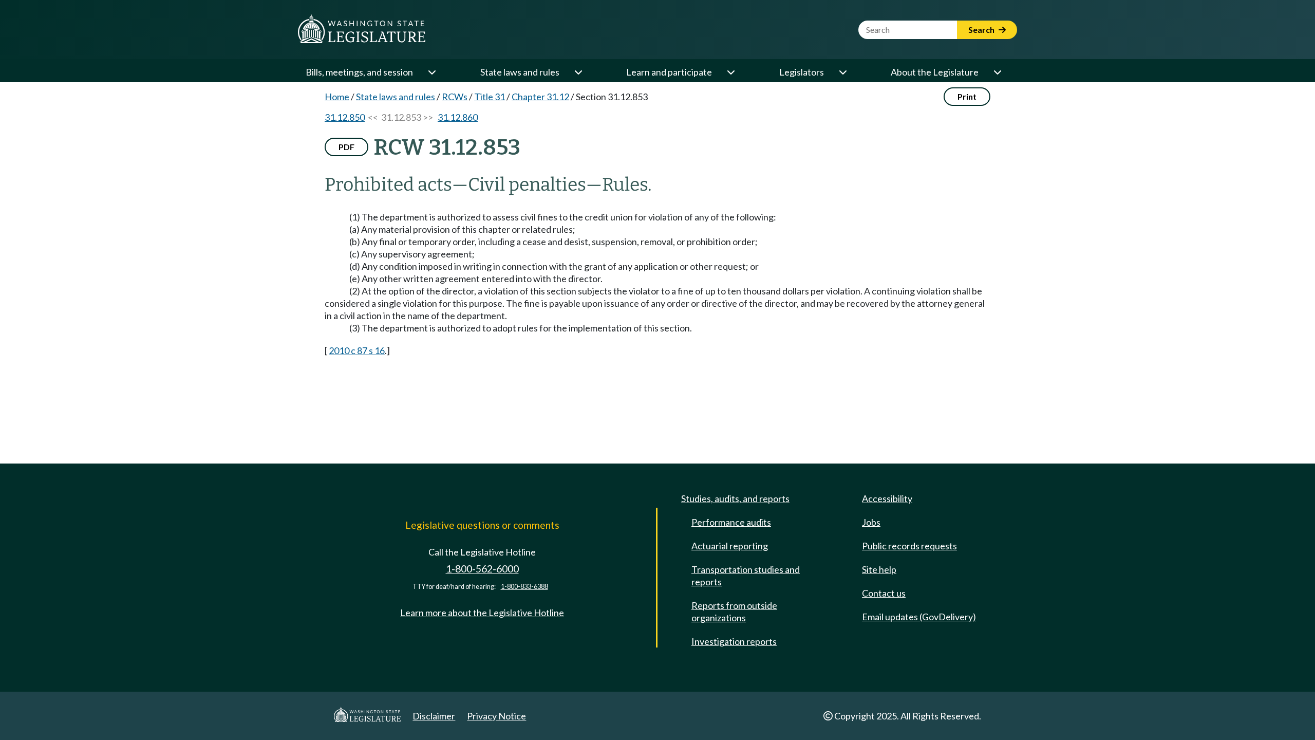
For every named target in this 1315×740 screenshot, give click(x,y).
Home (337, 96)
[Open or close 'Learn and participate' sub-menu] (730, 72)
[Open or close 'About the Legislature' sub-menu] (997, 72)
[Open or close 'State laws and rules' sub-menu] (578, 72)
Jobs (871, 522)
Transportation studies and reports (745, 575)
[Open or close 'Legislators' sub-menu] (842, 72)
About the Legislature (935, 72)
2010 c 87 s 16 (357, 350)
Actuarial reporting (729, 545)
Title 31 (489, 96)
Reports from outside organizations (734, 611)
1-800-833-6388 (524, 586)
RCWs (454, 96)
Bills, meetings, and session (359, 72)
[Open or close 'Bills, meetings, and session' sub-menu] (431, 72)
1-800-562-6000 (482, 569)
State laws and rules (519, 72)
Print (966, 96)
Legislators (801, 72)
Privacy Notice (496, 715)
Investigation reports (734, 641)
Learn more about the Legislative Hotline (482, 612)
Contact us (884, 593)
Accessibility (887, 498)
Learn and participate (669, 72)
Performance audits (731, 522)
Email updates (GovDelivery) (919, 616)
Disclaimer (433, 715)
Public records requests (909, 545)
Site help (879, 569)
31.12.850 (345, 117)
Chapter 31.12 (540, 96)
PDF (346, 147)
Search (982, 29)
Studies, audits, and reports (735, 498)
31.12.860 (458, 117)
